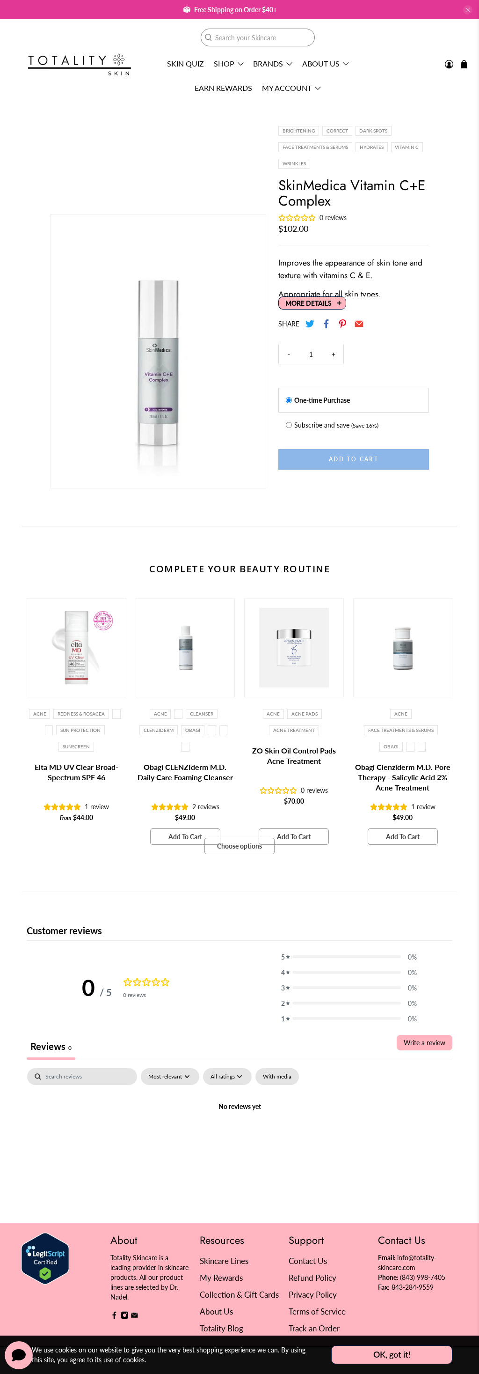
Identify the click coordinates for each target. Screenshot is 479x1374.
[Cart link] (464, 64)
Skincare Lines (224, 1261)
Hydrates (372, 147)
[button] (349, 957)
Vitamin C (407, 147)
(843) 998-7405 (422, 1277)
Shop (224, 63)
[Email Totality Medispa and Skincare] (134, 1317)
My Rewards (221, 1278)
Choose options (239, 846)
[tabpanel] (239, 1138)
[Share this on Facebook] (327, 324)
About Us (321, 63)
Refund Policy (312, 1278)
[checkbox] (277, 1076)
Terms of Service (317, 1311)
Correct (337, 130)
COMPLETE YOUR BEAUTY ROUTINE (239, 568)
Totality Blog (221, 1328)
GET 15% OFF (148, 736)
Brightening (299, 130)
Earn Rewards (223, 87)
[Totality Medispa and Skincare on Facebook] (114, 1317)
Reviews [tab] (51, 1046)
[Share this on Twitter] (310, 324)
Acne (39, 714)
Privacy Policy (313, 1295)
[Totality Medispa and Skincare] (79, 64)
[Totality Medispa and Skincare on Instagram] (125, 1317)
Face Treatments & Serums (315, 147)
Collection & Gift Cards (239, 1295)
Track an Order (314, 1328)
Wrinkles (294, 163)
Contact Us (308, 1261)
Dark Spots (373, 130)
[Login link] (449, 64)
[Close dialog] (410, 596)
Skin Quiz (185, 63)
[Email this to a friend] (359, 324)
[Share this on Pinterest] (343, 324)
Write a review (424, 1043)
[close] (467, 10)
